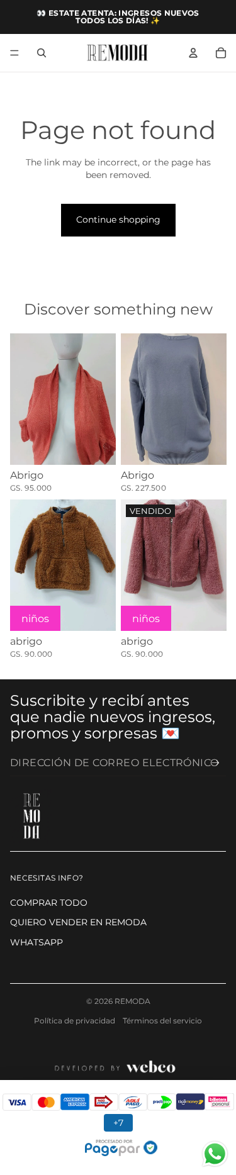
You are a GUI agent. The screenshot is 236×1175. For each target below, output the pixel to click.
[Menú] (14, 52)
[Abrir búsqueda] (41, 53)
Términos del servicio (162, 1020)
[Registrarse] (215, 762)
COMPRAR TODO (48, 902)
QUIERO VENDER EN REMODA (78, 922)
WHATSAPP (36, 942)
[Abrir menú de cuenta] (193, 53)
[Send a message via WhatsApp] (215, 1154)
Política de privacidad (74, 1020)
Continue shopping (118, 219)
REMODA (132, 1001)
